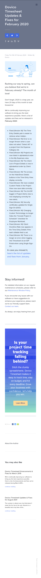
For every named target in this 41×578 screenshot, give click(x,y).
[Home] (12, 35)
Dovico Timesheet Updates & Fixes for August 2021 (18, 498)
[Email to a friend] (18, 424)
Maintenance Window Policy (19, 290)
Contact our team (11, 306)
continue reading (10, 486)
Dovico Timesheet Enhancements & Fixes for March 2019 (19, 472)
